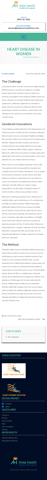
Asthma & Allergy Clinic (10, 438)
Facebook (7, 404)
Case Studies (17, 57)
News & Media (7, 421)
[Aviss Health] (23, 7)
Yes (43, 319)
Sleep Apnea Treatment (9, 441)
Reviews (5, 418)
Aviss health (9, 74)
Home (10, 57)
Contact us (5, 415)
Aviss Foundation (8, 427)
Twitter (6, 407)
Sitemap (4, 429)
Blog (3, 424)
